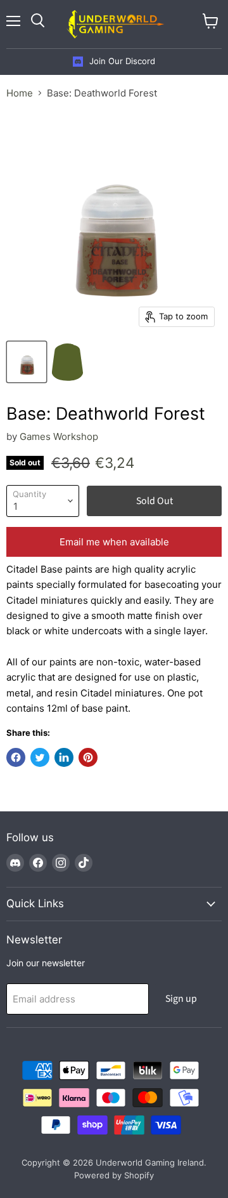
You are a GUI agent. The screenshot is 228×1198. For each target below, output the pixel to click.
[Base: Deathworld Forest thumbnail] (26, 362)
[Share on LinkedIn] (63, 757)
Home (19, 93)
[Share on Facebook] (15, 757)
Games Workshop (59, 436)
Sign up (181, 999)
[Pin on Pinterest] (88, 757)
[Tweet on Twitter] (39, 757)
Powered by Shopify (114, 1175)
